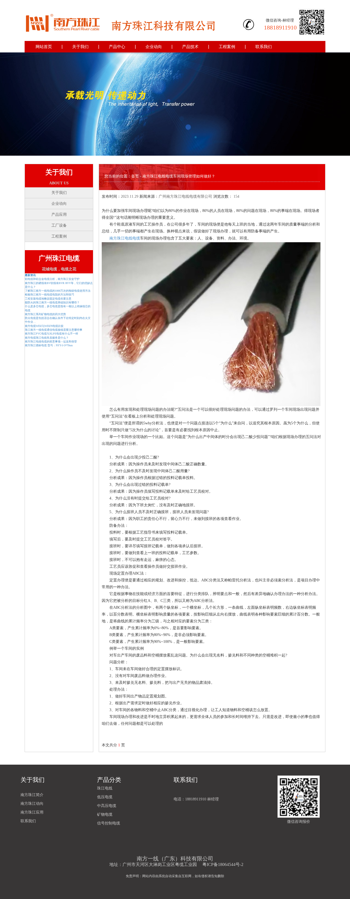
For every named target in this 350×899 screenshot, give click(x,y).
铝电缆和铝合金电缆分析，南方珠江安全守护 (52, 278)
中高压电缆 (106, 806)
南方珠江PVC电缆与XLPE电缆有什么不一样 (51, 333)
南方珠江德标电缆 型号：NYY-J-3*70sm (49, 345)
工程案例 (227, 47)
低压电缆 (104, 797)
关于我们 (80, 47)
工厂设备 (59, 225)
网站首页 (44, 47)
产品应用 (59, 214)
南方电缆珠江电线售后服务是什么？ (47, 337)
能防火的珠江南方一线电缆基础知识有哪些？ (52, 302)
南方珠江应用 (32, 812)
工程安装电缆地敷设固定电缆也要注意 (48, 298)
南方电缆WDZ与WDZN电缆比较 (44, 325)
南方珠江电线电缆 (124, 238)
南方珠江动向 (32, 804)
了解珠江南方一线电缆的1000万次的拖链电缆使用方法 (58, 290)
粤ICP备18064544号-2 (222, 864)
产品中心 (117, 47)
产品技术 (190, 47)
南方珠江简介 (32, 795)
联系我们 (263, 47)
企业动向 (153, 47)
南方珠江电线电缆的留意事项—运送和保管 (51, 341)
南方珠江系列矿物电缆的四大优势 (45, 314)
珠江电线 (104, 788)
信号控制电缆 (108, 823)
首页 (135, 176)
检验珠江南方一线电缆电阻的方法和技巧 (49, 294)
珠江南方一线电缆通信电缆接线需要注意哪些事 (53, 329)
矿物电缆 (104, 814)
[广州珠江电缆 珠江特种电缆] (120, 20)
